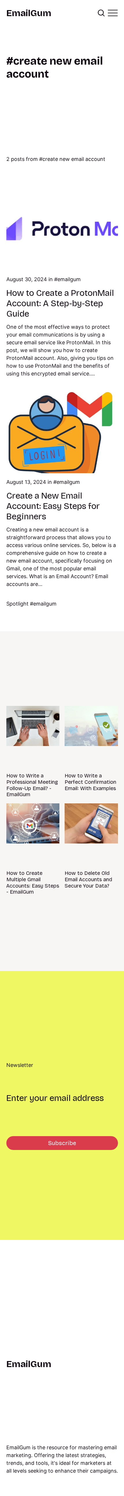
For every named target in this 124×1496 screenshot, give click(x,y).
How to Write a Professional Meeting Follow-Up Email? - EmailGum (32, 785)
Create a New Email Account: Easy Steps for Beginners (53, 506)
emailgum (69, 279)
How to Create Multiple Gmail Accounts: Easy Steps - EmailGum (32, 882)
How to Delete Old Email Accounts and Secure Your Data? (88, 879)
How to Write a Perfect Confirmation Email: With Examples (90, 782)
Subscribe (62, 1143)
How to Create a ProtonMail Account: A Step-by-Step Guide (60, 303)
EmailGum (28, 13)
